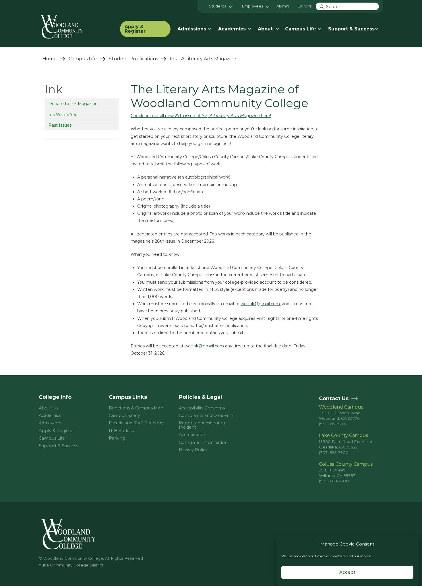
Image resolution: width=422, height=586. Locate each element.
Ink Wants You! (63, 114)
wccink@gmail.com (260, 303)
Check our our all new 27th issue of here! (201, 115)
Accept (347, 572)
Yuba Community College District (71, 565)
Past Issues (60, 125)
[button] (221, 6)
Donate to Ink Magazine (73, 103)
